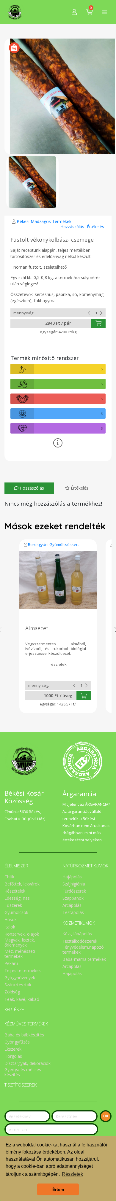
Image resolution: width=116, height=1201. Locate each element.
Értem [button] (58, 1189)
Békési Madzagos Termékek (44, 221)
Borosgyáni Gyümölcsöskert (53, 544)
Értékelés (95, 226)
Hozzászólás (73, 226)
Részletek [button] (72, 1174)
